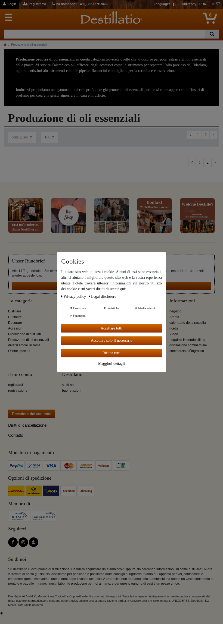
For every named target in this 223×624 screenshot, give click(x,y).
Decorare (15, 323)
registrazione (17, 390)
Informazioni (182, 300)
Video (173, 334)
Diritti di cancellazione (27, 425)
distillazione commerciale (188, 345)
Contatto (15, 435)
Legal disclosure (103, 296)
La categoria (20, 300)
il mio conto (20, 374)
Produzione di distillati (24, 334)
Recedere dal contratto (31, 413)
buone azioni (71, 390)
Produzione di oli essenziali (28, 340)
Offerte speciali (19, 351)
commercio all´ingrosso (186, 351)
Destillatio (72, 374)
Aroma (174, 317)
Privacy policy (75, 296)
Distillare (14, 311)
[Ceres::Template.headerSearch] (212, 34)
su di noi (68, 385)
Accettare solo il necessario (111, 340)
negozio (175, 311)
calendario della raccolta (187, 323)
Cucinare (15, 317)
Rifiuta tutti (111, 353)
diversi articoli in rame (24, 345)
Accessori (15, 328)
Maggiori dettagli (111, 364)
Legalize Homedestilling (187, 340)
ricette (173, 328)
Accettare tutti (111, 328)
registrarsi (15, 385)
